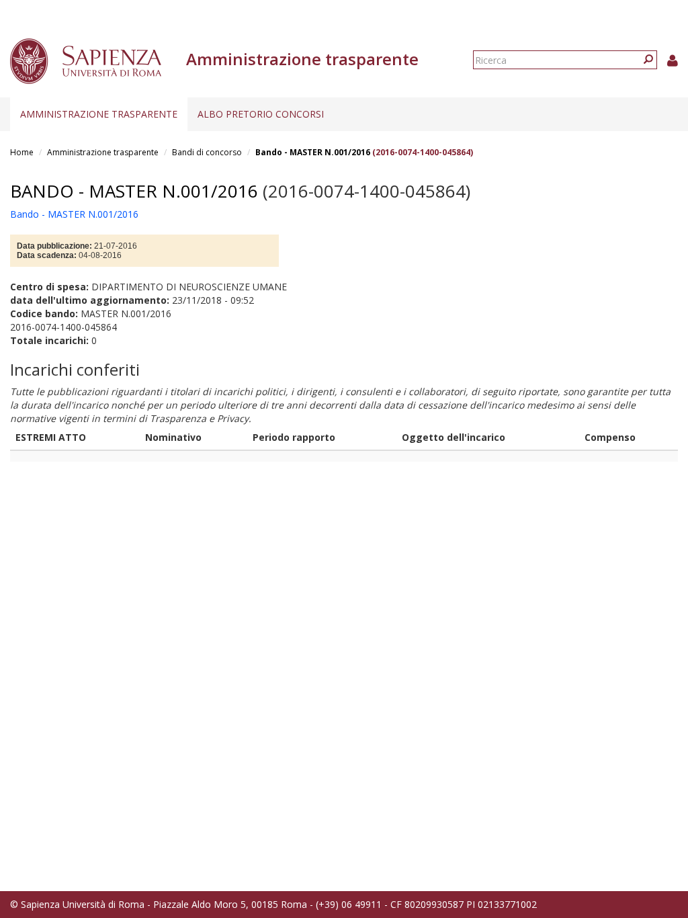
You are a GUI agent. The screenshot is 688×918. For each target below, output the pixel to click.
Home (22, 152)
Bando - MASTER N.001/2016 (312, 152)
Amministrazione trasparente (98, 114)
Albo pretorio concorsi (261, 114)
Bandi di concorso (207, 152)
